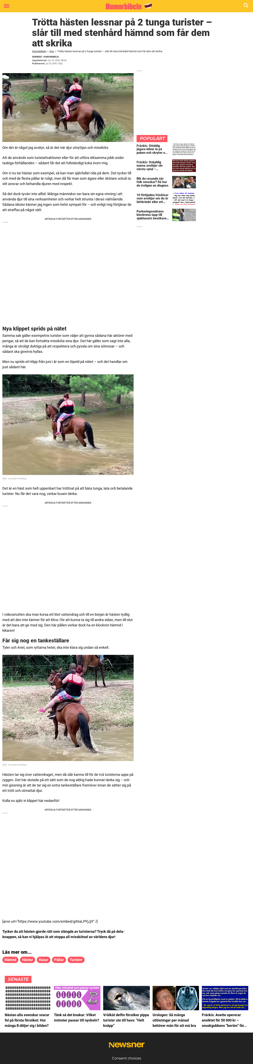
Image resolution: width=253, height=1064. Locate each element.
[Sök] (246, 6)
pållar (59, 960)
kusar (43, 960)
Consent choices (126, 1058)
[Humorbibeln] (125, 6)
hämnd (10, 960)
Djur (51, 51)
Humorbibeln (39, 51)
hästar (27, 960)
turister (76, 960)
